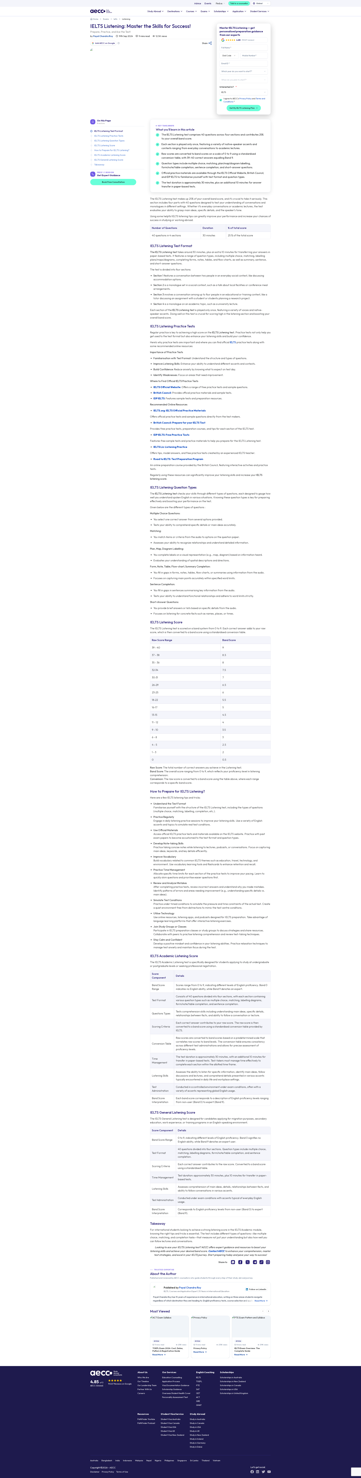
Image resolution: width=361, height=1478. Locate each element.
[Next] (268, 1311)
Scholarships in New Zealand (233, 1381)
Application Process (171, 1381)
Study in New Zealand (199, 1435)
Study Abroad (154, 11)
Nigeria (158, 1460)
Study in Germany (197, 1443)
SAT (198, 1389)
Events (207, 3)
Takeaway (99, 164)
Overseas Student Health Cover (176, 1393)
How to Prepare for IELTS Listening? (111, 150)
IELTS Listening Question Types (109, 140)
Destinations (173, 11)
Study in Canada (197, 1423)
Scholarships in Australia (231, 1377)
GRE (198, 1401)
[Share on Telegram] (255, 1262)
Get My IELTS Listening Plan (242, 108)
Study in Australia (197, 1419)
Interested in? (228, 86)
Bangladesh (107, 1460)
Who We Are (143, 1377)
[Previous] (263, 1311)
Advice (197, 3)
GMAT (199, 1405)
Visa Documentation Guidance (175, 1385)
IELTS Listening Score (104, 145)
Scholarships (220, 11)
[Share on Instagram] (268, 1262)
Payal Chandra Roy (103, 36)
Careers (141, 1393)
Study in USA (195, 1427)
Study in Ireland (196, 1439)
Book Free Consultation (113, 182)
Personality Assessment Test (175, 1397)
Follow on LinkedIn (257, 1289)
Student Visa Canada (170, 1423)
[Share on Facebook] (240, 1262)
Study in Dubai (196, 1447)
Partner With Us (144, 1389)
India (117, 1460)
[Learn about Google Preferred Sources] (118, 43)
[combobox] (261, 3)
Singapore (182, 1460)
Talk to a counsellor (239, 3)
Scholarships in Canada (230, 1385)
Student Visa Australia (170, 1419)
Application (238, 11)
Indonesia (127, 1460)
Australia (94, 1460)
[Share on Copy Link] (261, 1262)
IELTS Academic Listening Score (110, 155)
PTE (198, 1385)
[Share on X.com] (247, 1262)
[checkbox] (221, 100)
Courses (190, 11)
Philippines (169, 1460)
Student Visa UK (168, 1431)
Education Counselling (172, 1377)
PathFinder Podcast (146, 1423)
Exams (204, 11)
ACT (198, 1397)
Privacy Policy (245, 98)
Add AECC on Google (105, 43)
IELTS (233, 342)
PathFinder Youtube (146, 1419)
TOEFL (199, 1381)
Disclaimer (95, 1472)
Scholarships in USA (229, 1389)
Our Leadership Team (147, 1385)
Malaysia (139, 1460)
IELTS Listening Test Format (108, 131)
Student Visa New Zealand (172, 1435)
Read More (261, 1301)
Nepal (148, 1460)
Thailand (205, 1460)
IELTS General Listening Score (108, 159)
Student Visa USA (168, 1427)
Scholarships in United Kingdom (234, 1393)
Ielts (115, 19)
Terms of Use (122, 1472)
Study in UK (195, 1431)
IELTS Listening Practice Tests (108, 135)
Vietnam (216, 1460)
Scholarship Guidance (172, 1389)
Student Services (258, 11)
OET (198, 1393)
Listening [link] (126, 19)
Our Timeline (143, 1381)
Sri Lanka (194, 1460)
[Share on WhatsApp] (233, 1262)
